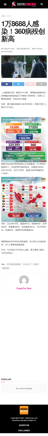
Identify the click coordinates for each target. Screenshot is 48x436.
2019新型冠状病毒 (14, 264)
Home (3, 16)
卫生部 (35, 264)
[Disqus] (24, 333)
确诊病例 (5, 268)
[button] (5, 4)
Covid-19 (27, 264)
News (9, 16)
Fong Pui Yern (24, 288)
